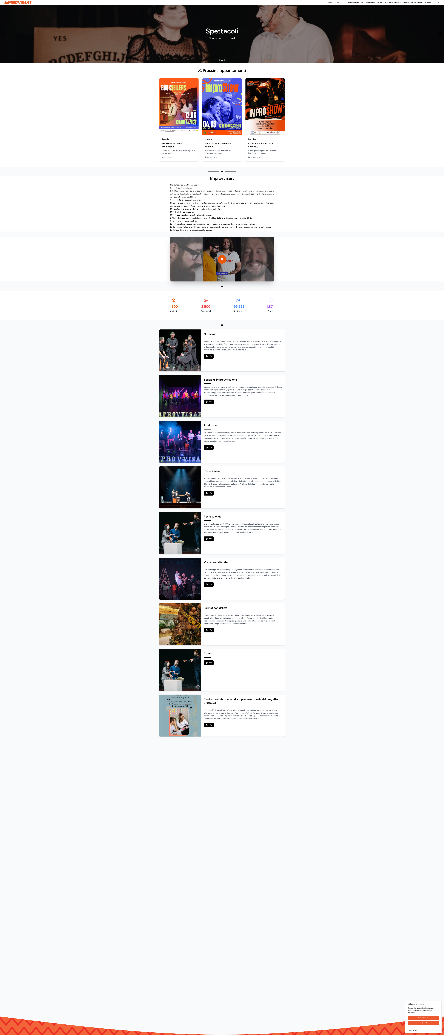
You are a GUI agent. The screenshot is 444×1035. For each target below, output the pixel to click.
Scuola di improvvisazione (353, 2)
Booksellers (166, 139)
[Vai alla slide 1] (219, 60)
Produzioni (370, 2)
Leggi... (209, 230)
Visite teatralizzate (409, 2)
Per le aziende (394, 2)
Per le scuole (381, 2)
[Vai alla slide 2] (222, 60)
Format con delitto (424, 2)
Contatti (437, 2)
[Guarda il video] (222, 259)
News (330, 2)
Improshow (209, 139)
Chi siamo (337, 2)
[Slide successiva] (440, 33)
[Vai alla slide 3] (224, 60)
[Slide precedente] (3, 33)
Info (210, 356)
